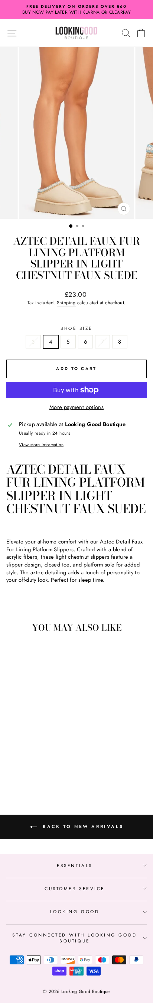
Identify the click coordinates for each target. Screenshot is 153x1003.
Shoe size (76, 328)
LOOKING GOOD (74, 911)
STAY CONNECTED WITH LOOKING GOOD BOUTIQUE (74, 938)
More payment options (76, 407)
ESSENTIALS (74, 865)
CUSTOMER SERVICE (75, 888)
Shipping (66, 303)
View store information (41, 445)
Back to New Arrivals (82, 826)
